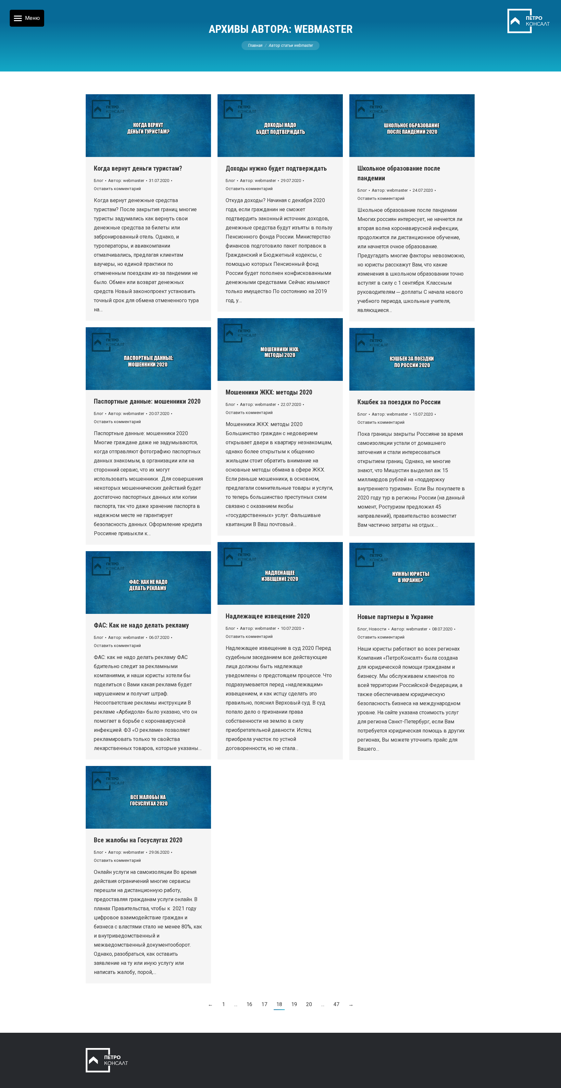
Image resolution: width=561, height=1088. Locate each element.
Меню (32, 18)
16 (249, 1004)
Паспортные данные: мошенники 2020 (147, 401)
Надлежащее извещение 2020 (268, 616)
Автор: (126, 180)
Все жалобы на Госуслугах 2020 (138, 840)
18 (279, 1004)
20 (309, 1004)
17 (264, 1004)
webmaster (323, 28)
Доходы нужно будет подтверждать (276, 168)
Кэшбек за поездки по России (399, 402)
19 (294, 1004)
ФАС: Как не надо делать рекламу (141, 625)
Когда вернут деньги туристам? (138, 168)
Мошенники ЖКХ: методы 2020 (269, 392)
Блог (98, 180)
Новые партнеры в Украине (395, 617)
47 (336, 1004)
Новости (377, 629)
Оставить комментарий (117, 188)
